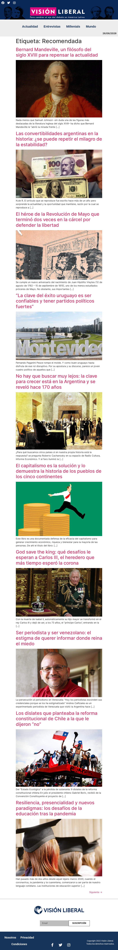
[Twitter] (8, 2)
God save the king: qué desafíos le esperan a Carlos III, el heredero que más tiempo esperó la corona (55, 557)
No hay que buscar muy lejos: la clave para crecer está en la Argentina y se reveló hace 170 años (56, 381)
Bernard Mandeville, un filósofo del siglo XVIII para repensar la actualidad (57, 52)
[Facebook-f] (52, 944)
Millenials (73, 26)
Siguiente (95, 892)
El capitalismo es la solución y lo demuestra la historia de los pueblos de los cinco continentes (58, 471)
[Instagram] (14, 2)
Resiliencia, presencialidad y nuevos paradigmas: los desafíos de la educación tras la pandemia (55, 808)
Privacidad (27, 937)
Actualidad (30, 26)
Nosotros (10, 937)
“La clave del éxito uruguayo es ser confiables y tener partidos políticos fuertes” (55, 301)
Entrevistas (52, 26)
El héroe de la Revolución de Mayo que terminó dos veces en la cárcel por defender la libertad (57, 219)
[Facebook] (2, 2)
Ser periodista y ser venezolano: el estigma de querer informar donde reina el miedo (59, 638)
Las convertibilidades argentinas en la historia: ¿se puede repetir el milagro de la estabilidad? (59, 139)
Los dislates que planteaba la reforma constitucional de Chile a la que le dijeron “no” (56, 718)
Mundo (91, 26)
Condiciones (19, 944)
